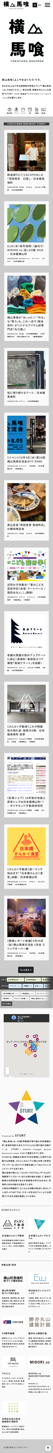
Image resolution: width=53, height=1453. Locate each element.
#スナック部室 (21, 998)
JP (35, 5)
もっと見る (25, 970)
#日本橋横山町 (11, 993)
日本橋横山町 (15, 979)
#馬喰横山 (27, 993)
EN (39, 5)
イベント (15, 986)
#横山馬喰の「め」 (39, 998)
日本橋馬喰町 (33, 979)
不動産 (27, 986)
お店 (38, 986)
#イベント (43, 993)
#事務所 (7, 998)
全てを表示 (7, 1003)
